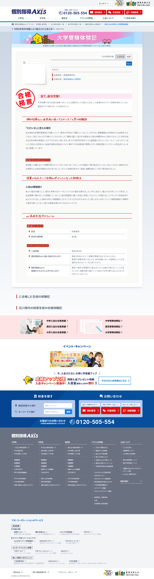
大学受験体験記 (112, 332)
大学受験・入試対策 (74, 451)
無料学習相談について (130, 463)
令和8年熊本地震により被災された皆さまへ (39, 28)
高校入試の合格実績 (56, 326)
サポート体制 (127, 471)
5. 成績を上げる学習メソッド (103, 460)
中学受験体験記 (112, 320)
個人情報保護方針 (39, 572)
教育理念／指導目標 (100, 497)
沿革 (95, 500)
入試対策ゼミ (18, 469)
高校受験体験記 (112, 326)
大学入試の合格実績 (56, 332)
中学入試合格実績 (20, 478)
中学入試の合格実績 (56, 320)
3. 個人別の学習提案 (100, 454)
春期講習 (17, 460)
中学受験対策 (18, 451)
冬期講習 (17, 466)
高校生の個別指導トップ (75, 447)
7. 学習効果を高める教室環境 (103, 466)
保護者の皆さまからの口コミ (132, 468)
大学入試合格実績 (73, 478)
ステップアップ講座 (100, 488)
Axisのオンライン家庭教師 (102, 479)
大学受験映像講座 (100, 485)
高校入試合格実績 (46, 478)
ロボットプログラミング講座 (102, 491)
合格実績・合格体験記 (101, 504)
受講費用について (128, 451)
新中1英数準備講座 (20, 472)
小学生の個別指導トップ (21, 447)
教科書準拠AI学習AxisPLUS (103, 482)
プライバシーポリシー (66, 572)
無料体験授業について (130, 460)
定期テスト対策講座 (47, 469)
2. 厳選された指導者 (100, 451)
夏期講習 (17, 463)
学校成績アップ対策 (20, 454)
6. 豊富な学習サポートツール (103, 463)
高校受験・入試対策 (47, 451)
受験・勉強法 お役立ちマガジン (24, 485)
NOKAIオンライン (99, 475)
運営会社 (16, 572)
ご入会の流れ (127, 447)
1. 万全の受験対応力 (100, 447)
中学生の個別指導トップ (48, 447)
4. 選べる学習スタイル (101, 457)
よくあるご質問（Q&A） (130, 474)
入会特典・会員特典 (129, 454)
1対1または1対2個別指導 (102, 472)
